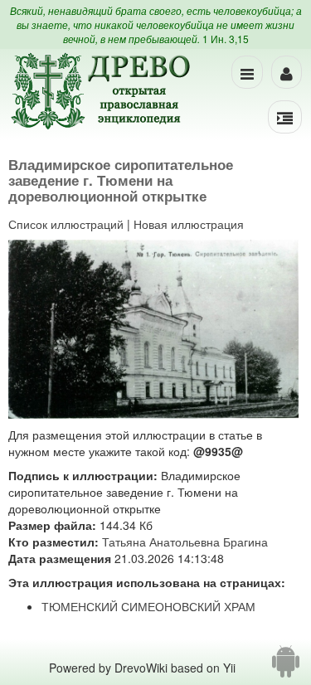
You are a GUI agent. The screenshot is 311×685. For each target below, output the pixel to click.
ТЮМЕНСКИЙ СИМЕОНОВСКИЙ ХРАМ (148, 606)
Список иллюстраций (66, 224)
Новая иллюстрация (189, 224)
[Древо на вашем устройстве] (285, 667)
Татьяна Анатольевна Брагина (185, 541)
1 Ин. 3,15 (225, 39)
